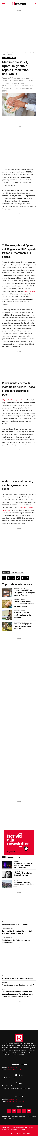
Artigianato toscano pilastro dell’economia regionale (22, 615)
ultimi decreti (30, 291)
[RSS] (19, 1111)
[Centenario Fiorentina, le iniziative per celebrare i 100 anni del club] (7, 864)
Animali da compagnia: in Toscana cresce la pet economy (23, 626)
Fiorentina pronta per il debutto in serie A (18, 985)
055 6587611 (12, 1067)
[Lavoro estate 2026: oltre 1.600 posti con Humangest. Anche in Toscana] (7, 592)
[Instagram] (14, 1111)
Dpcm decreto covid (17, 572)
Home (4, 53)
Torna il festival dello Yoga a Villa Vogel (17, 978)
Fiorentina (16, 861)
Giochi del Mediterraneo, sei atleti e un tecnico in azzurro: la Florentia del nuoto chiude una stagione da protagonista (17, 994)
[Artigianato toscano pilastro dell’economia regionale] (7, 615)
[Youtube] (29, 1111)
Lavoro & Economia (18, 53)
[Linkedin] (13, 578)
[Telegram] (23, 578)
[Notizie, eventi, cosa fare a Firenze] (18, 4)
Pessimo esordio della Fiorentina (15, 924)
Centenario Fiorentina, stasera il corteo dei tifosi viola (23, 885)
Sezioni (9, 53)
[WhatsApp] (18, 578)
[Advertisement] (19, 31)
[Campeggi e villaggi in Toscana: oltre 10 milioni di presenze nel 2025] (7, 603)
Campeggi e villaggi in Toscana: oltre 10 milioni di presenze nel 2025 (24, 603)
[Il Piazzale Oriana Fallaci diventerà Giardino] (7, 874)
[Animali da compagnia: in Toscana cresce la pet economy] (7, 626)
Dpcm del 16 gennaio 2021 (12, 400)
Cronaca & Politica (19, 871)
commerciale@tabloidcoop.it (15, 1101)
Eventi (3, 976)
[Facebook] (4, 578)
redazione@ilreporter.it (13, 1070)
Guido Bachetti (7, 121)
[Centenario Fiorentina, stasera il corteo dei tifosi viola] (7, 884)
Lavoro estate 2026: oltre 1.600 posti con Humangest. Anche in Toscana (24, 592)
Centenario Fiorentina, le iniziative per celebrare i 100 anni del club (23, 865)
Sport (3, 989)
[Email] (27, 578)
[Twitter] (9, 578)
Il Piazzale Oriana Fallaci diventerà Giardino (22, 874)
